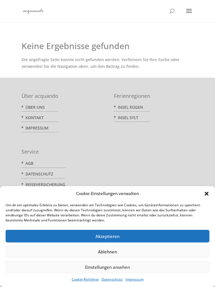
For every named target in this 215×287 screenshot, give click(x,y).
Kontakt (34, 117)
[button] (206, 193)
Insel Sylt (128, 117)
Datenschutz (112, 279)
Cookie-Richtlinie (85, 279)
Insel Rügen (130, 107)
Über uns (35, 107)
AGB (29, 163)
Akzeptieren (107, 236)
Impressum (134, 279)
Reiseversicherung (45, 184)
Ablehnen (107, 251)
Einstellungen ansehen (107, 267)
